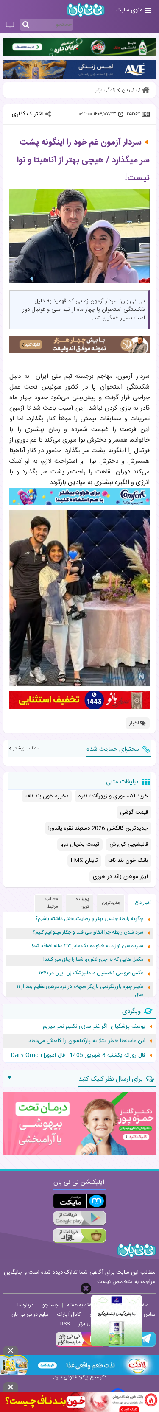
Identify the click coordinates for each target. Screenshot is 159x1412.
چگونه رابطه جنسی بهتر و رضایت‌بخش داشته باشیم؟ (89, 919)
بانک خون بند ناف (128, 860)
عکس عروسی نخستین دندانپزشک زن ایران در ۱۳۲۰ (91, 973)
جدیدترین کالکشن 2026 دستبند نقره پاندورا (98, 828)
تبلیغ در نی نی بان (29, 1314)
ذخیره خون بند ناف (46, 796)
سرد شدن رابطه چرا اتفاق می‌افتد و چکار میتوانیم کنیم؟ (88, 932)
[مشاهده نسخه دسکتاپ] (10, 25)
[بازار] (79, 1235)
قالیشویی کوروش (128, 844)
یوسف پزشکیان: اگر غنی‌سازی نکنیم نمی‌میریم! (93, 1026)
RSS (65, 1324)
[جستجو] (26, 25)
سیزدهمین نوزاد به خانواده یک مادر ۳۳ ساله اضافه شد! (87, 946)
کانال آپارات (69, 1314)
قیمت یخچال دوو (80, 844)
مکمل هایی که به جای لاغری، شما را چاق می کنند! (93, 960)
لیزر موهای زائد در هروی (120, 876)
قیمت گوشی (134, 812)
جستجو (50, 1305)
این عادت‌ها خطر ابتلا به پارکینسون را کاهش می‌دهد (86, 1041)
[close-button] (86, 1288)
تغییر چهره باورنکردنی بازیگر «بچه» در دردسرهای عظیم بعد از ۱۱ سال (80, 991)
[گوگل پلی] (79, 1218)
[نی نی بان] (86, 10)
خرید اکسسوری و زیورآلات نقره (113, 796)
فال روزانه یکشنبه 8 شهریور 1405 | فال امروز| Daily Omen (78, 1055)
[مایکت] (79, 1201)
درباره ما (25, 1305)
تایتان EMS (84, 860)
